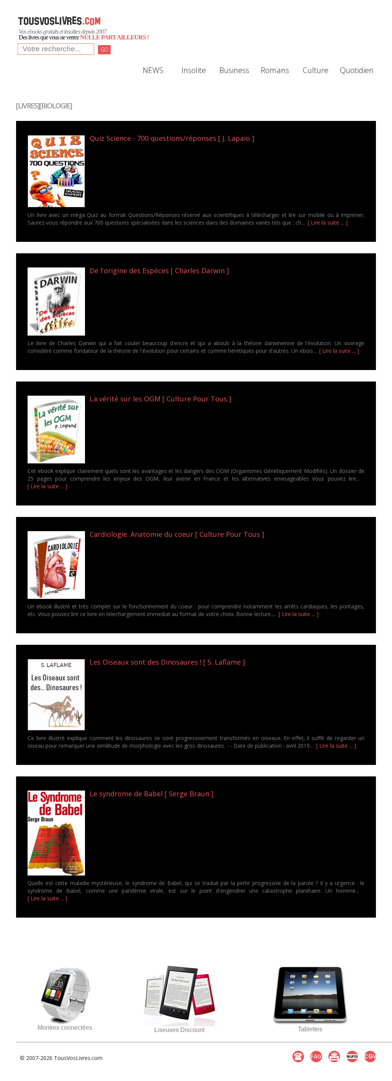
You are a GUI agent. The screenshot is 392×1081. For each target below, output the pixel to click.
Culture (315, 70)
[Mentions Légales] (334, 1056)
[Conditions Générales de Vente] (370, 1056)
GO (104, 49)
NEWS (153, 70)
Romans (275, 70)
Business (234, 70)
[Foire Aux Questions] (316, 1056)
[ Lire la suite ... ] (328, 222)
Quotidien (356, 70)
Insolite (193, 70)
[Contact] (298, 1056)
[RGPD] (352, 1056)
